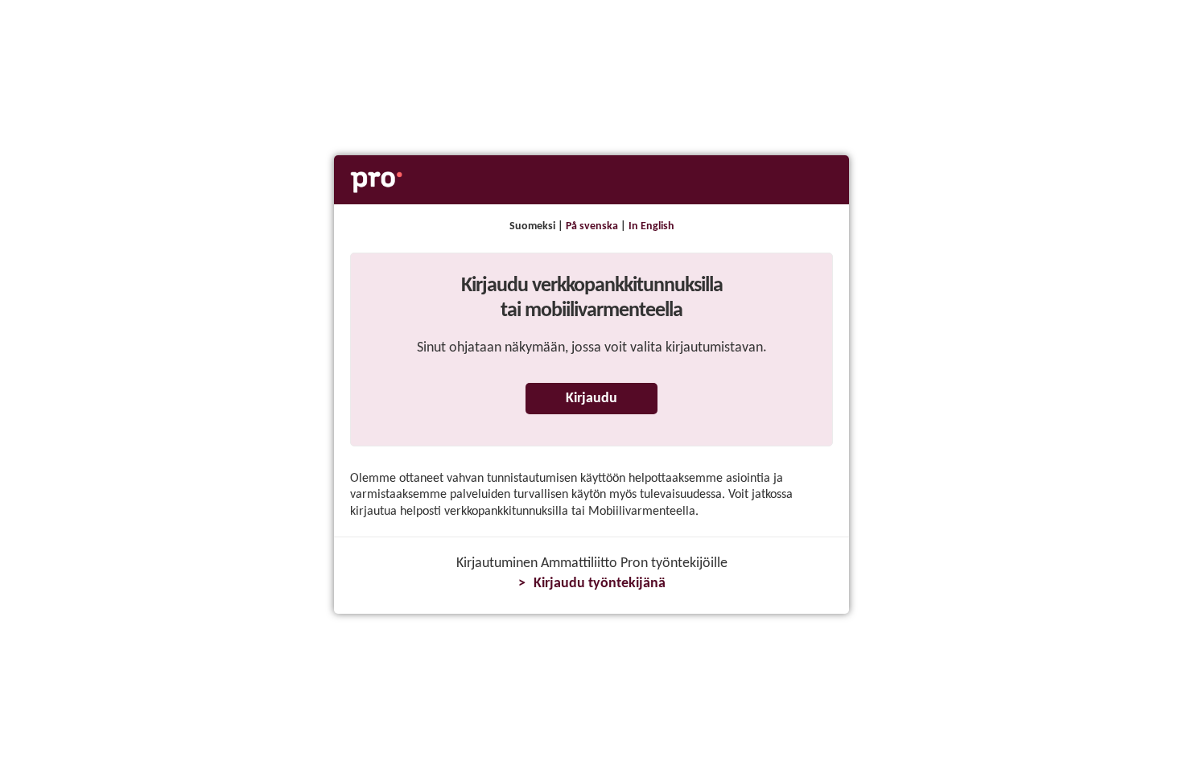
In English (651, 226)
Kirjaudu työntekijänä (600, 583)
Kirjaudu (591, 398)
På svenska (592, 226)
